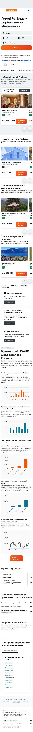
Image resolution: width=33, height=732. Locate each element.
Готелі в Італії (6, 701)
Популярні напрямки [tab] (10, 650)
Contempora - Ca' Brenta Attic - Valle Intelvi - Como (14, 162)
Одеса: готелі (8, 665)
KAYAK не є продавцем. (10, 721)
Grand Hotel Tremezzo (9, 110)
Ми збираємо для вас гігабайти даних (15, 724)
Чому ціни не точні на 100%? (12, 727)
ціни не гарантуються (16, 715)
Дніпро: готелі (9, 675)
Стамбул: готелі (9, 677)
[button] (3, 10)
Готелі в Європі (22, 699)
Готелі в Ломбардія (15, 701)
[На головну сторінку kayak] (11, 10)
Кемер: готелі (8, 687)
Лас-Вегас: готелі (10, 685)
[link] (9, 302)
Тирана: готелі (9, 668)
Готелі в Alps (25, 701)
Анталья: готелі (9, 673)
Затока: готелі (9, 670)
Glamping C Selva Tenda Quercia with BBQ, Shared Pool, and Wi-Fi (14, 213)
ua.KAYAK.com (8, 699)
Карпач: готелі (9, 682)
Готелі (15, 699)
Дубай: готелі (8, 663)
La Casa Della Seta (8, 263)
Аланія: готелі (8, 680)
